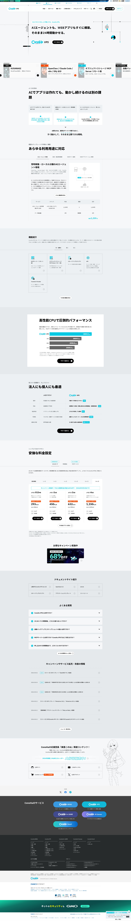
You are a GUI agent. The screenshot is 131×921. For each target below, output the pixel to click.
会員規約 (32, 873)
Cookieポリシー (84, 875)
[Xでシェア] (60, 792)
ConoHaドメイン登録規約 (39, 873)
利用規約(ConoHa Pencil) (95, 873)
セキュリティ (57, 917)
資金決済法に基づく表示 (51, 875)
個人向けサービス (87, 917)
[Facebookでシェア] (65, 792)
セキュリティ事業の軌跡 (82, 890)
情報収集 (73, 917)
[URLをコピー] (70, 792)
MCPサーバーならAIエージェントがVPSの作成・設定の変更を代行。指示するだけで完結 (40, 120)
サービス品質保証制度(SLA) (61, 875)
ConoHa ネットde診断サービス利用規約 (71, 873)
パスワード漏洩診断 (55, 889)
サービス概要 (94, 875)
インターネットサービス (34, 917)
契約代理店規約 (33, 875)
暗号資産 (82, 917)
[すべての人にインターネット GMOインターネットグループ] (121, 1)
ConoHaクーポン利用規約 (59, 873)
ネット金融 (77, 917)
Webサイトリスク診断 (63, 889)
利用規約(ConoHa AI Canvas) (84, 873)
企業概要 (89, 875)
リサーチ (69, 917)
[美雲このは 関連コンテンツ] (94, 9)
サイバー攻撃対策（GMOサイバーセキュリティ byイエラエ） (47, 890)
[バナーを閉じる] (129, 911)
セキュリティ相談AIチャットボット (73, 889)
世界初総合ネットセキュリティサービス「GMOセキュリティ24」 (41, 889)
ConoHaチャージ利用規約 (49, 873)
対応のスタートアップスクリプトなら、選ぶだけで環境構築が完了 (65, 120)
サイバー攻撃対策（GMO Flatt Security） (64, 890)
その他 (93, 917)
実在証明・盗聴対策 (34, 890)
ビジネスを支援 (51, 917)
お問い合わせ (69, 875)
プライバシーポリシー (76, 875)
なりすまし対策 (75, 890)
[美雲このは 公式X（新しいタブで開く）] (91, 9)
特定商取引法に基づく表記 (41, 875)
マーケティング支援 (63, 917)
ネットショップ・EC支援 (43, 917)
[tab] (42, 157)
